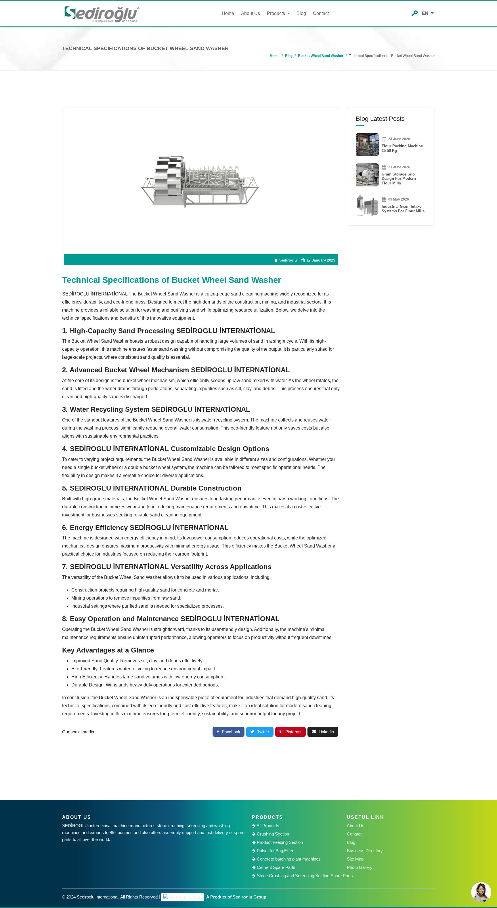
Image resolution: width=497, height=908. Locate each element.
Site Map (355, 859)
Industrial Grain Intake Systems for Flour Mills (403, 208)
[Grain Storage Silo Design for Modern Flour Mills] (367, 174)
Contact (321, 13)
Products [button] (276, 13)
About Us (250, 13)
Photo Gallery (359, 867)
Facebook (231, 731)
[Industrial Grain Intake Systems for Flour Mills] (367, 204)
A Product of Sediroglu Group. (236, 896)
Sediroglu (287, 260)
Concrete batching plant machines (288, 859)
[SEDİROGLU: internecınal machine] (102, 13)
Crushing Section (272, 833)
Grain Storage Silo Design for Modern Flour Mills (399, 178)
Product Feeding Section (279, 842)
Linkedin (326, 731)
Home (228, 13)
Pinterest (293, 731)
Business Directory (365, 850)
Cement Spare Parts (275, 867)
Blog (301, 13)
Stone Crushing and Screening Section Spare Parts (298, 875)
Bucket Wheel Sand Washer (320, 56)
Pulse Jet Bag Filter (274, 850)
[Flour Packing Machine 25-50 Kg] (367, 144)
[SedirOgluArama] (414, 12)
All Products (267, 825)
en (426, 13)
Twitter (263, 731)
